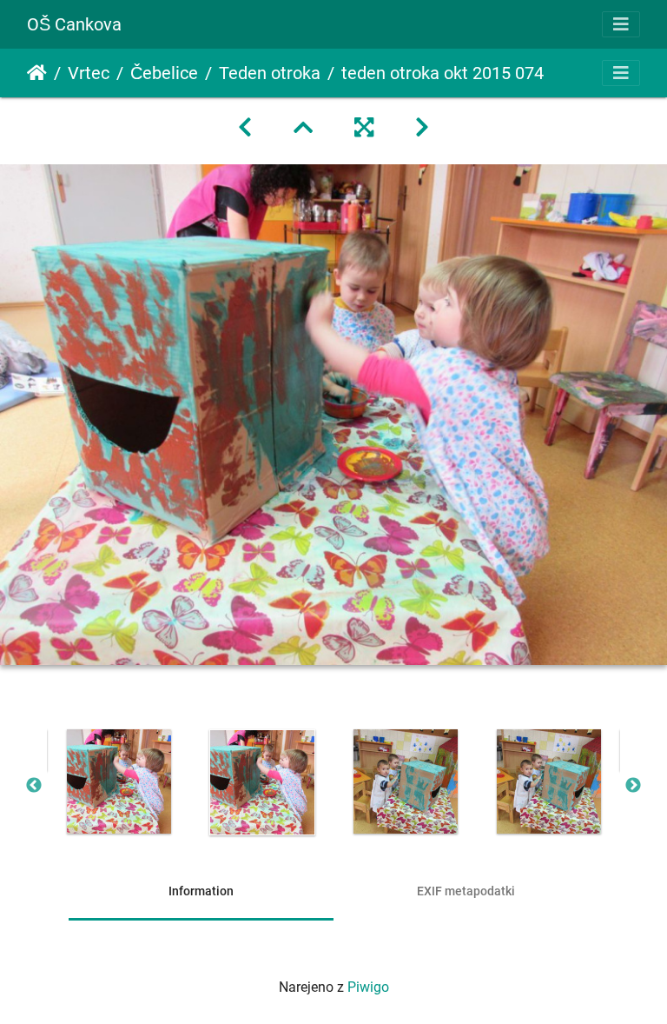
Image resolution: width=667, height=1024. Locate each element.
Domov (37, 73)
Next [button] (633, 786)
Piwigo (368, 987)
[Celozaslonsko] (364, 128)
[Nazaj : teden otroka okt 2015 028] (245, 128)
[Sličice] (303, 128)
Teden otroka (269, 73)
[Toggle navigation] (621, 24)
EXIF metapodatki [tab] (466, 891)
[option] (118, 781)
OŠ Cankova (74, 24)
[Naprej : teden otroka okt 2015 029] (422, 128)
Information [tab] (201, 891)
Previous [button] (34, 786)
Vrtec (88, 73)
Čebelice (164, 73)
